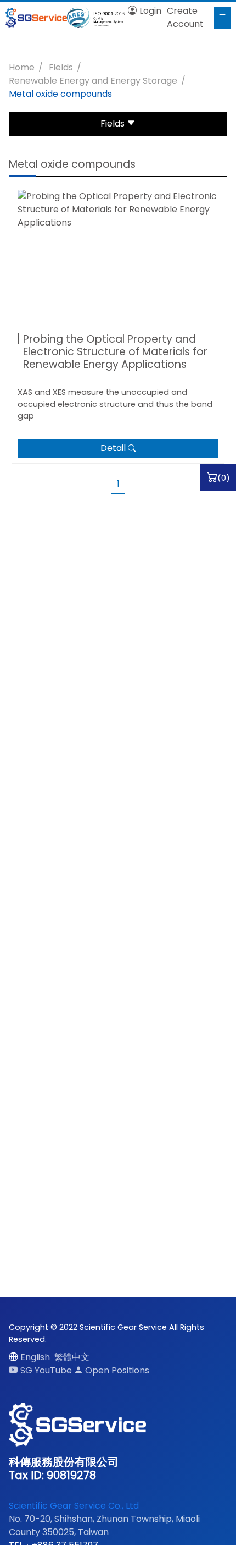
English (35, 1357)
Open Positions (117, 1370)
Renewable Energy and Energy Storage (93, 80)
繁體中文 (71, 1357)
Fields (61, 67)
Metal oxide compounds (60, 93)
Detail (113, 448)
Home (22, 67)
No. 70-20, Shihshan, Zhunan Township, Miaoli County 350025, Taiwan (104, 1525)
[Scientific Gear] (36, 18)
